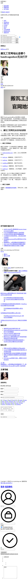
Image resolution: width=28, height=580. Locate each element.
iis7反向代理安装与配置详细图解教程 (14, 234)
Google (5, 25)
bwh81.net (5, 169)
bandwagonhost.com (7, 152)
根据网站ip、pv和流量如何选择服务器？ (15, 242)
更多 (2, 84)
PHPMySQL (7, 31)
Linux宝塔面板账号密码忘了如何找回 (14, 232)
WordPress (6, 22)
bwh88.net (5, 163)
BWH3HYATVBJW (11, 187)
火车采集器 (7, 29)
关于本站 (6, 9)
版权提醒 (6, 6)
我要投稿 (6, 7)
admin (9, 267)
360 (17, 40)
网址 (2, 394)
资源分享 (6, 32)
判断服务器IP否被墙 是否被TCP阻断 (14, 245)
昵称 (2, 388)
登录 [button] (2, 3)
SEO (5, 28)
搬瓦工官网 (7, 255)
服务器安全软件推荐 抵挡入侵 (12, 328)
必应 (17, 39)
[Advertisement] (14, 207)
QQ (1, 397)
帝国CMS (6, 23)
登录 (2, 487)
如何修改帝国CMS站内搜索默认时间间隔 (15, 353)
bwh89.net (5, 166)
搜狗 (17, 42)
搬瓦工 (5, 254)
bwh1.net (4, 157)
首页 (5, 20)
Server (5, 26)
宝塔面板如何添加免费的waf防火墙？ (11, 313)
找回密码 (8, 487)
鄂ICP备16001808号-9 (6, 483)
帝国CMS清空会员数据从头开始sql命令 (14, 348)
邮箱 (2, 391)
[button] (14, 18)
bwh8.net (4, 160)
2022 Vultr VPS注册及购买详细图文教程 (14, 244)
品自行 (8, 12)
